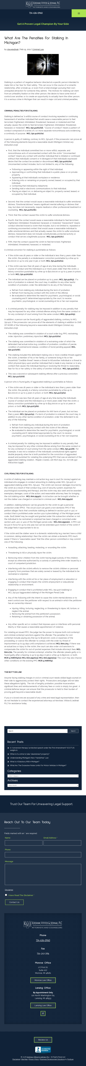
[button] (79, 13)
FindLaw (70, 1059)
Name (7, 838)
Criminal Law (38, 49)
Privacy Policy (34, 1059)
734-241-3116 (43, 954)
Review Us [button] (43, 1040)
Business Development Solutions (52, 1059)
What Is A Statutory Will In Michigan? (24, 762)
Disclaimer (9, 890)
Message (9, 861)
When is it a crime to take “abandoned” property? (29, 754)
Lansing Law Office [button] (43, 1005)
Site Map (24, 1059)
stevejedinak (13, 49)
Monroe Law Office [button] (43, 980)
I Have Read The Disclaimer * (21, 895)
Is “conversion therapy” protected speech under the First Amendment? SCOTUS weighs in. (42, 749)
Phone (8, 849)
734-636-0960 (36, 13)
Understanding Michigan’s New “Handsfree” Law (29, 758)
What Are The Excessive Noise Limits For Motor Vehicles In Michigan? (38, 765)
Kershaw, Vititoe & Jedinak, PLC (38, 1057)
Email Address (50, 838)
